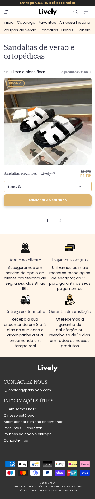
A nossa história (74, 22)
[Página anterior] (35, 221)
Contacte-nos (16, 440)
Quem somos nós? (20, 409)
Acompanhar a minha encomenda (34, 422)
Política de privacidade (49, 486)
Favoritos (47, 22)
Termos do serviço (72, 486)
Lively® (51, 482)
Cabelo (84, 30)
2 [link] (60, 220)
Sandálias (49, 30)
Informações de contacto (50, 490)
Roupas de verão (20, 30)
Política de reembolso (24, 486)
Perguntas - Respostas (23, 428)
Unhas (67, 30)
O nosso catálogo (19, 415)
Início (9, 22)
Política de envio (27, 490)
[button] (6, 12)
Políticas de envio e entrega (28, 434)
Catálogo (26, 22)
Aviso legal (71, 490)
